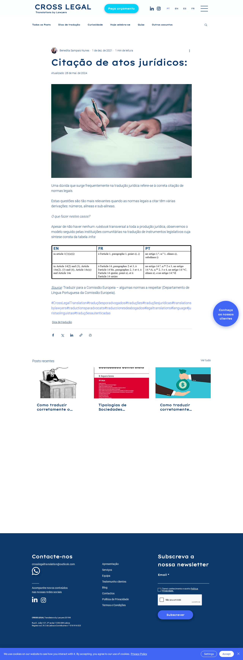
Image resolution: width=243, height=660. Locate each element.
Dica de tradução (69, 25)
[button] (204, 9)
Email (162, 574)
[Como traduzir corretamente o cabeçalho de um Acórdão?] (60, 382)
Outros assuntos (162, 25)
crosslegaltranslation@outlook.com (53, 564)
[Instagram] (43, 600)
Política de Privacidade (115, 599)
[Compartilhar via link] (81, 335)
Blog (104, 587)
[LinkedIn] (34, 600)
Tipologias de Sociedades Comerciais (112, 407)
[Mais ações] (189, 50)
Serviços (107, 569)
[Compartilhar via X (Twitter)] (62, 335)
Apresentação (110, 563)
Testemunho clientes (114, 581)
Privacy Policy (139, 653)
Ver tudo (206, 360)
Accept (226, 653)
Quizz (141, 25)
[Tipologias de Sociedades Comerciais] (121, 382)
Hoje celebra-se (120, 25)
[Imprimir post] (90, 335)
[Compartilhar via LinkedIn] (71, 335)
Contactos (108, 593)
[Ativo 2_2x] (152, 8)
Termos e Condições (114, 605)
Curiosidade (95, 25)
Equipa (106, 575)
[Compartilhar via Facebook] (53, 335)
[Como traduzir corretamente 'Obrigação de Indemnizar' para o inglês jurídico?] (183, 382)
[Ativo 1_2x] (159, 8)
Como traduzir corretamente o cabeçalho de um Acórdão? (55, 407)
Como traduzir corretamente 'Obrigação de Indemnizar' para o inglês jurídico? (180, 407)
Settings (209, 653)
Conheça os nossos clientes (226, 314)
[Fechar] (238, 654)
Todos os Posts (41, 25)
